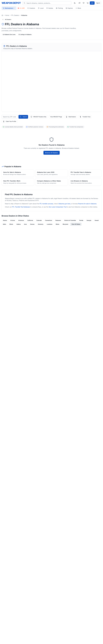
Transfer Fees (86, 117)
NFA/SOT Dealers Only (39, 117)
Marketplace (9, 8)
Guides (50, 8)
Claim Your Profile (11, 121)
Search (25, 117)
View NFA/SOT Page (56, 117)
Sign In (98, 3)
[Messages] (79, 3)
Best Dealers (72, 117)
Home (7, 15)
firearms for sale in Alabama (87, 203)
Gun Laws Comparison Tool (57, 207)
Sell (92, 3)
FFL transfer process (46, 203)
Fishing (60, 8)
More (79, 8)
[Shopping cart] (87, 3)
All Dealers (8, 19)
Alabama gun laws (64, 203)
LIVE (23, 8)
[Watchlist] (83, 3)
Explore (70, 8)
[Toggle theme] (75, 3)
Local (42, 8)
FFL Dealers (15, 15)
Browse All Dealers (51, 153)
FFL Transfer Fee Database (21, 207)
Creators (32, 8)
